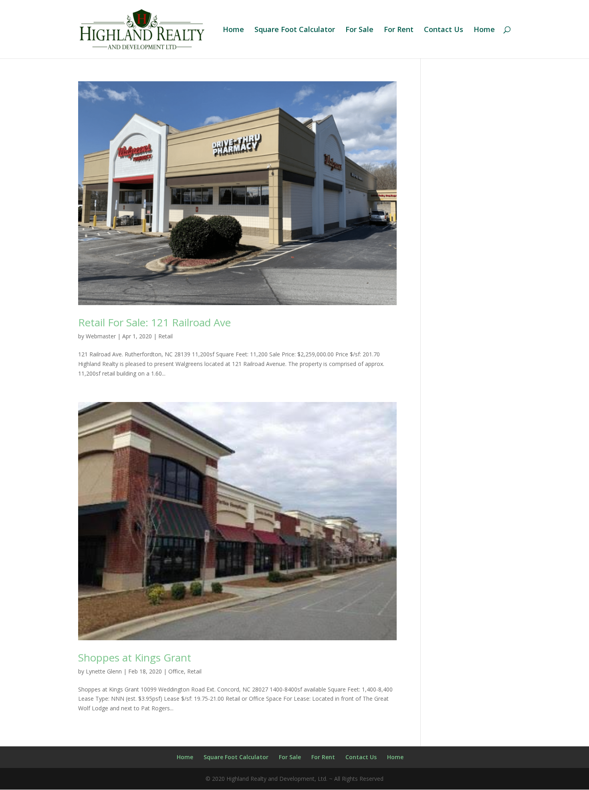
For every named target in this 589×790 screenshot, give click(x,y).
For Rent (399, 30)
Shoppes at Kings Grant (134, 657)
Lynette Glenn (104, 671)
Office (176, 671)
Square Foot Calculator (294, 30)
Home (233, 30)
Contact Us (443, 30)
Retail (165, 336)
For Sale (359, 30)
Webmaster (101, 336)
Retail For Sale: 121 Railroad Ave (154, 322)
